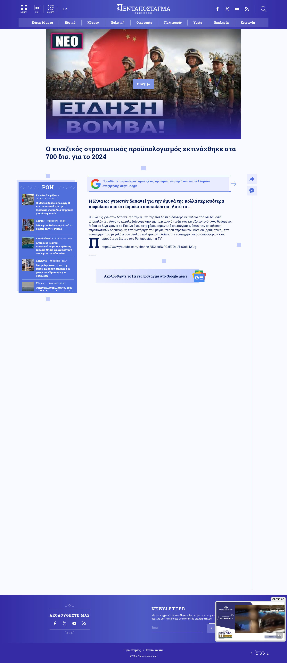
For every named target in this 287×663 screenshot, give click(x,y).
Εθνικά (70, 22)
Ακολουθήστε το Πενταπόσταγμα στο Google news (145, 276)
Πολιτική (118, 22)
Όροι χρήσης (133, 650)
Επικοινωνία (154, 650)
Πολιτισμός (173, 22)
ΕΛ (65, 9)
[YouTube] (237, 9)
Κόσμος (93, 22)
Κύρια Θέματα (42, 22)
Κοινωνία (248, 22)
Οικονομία (144, 22)
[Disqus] (164, 432)
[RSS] (247, 9)
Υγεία (197, 22)
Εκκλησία (221, 22)
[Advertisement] (164, 335)
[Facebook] (217, 9)
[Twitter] (227, 9)
